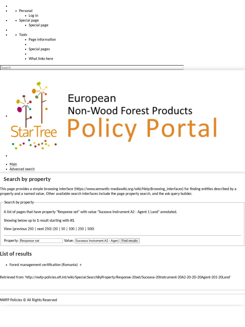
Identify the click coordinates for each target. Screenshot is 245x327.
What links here (41, 59)
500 (90, 229)
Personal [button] (26, 11)
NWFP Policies (11, 300)
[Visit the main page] (116, 116)
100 (71, 229)
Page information (42, 40)
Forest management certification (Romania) (44, 265)
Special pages (39, 49)
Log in (33, 16)
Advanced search (22, 169)
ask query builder (178, 194)
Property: (11, 241)
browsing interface (58, 189)
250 (81, 229)
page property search (133, 194)
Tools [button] (23, 35)
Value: (69, 241)
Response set (68, 212)
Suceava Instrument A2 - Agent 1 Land (128, 212)
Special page (38, 25)
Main (13, 164)
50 (63, 229)
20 (56, 229)
